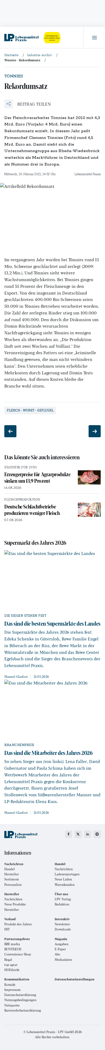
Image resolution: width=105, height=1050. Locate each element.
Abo (57, 954)
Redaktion (62, 904)
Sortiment (11, 879)
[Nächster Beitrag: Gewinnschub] (95, 431)
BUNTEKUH (12, 949)
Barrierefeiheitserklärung (22, 1010)
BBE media (12, 944)
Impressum (12, 989)
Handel (9, 869)
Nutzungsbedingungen (20, 999)
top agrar (11, 964)
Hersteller (11, 874)
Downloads (63, 929)
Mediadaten (63, 959)
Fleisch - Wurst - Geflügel (30, 410)
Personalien (13, 884)
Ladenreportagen (67, 874)
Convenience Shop (17, 954)
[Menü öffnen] (94, 37)
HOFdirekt (11, 969)
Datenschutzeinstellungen (74, 979)
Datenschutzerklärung (20, 994)
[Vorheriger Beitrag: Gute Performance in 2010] (10, 431)
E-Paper (60, 949)
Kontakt (9, 984)
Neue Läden (63, 879)
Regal (8, 959)
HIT (7, 929)
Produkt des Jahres (18, 924)
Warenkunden (65, 884)
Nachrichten (64, 869)
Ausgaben (61, 944)
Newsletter (62, 924)
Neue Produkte (15, 904)
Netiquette (12, 1005)
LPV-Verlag (63, 899)
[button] (27, 103)
